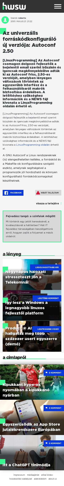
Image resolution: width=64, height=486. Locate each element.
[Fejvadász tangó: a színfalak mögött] (32, 226)
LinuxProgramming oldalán (33, 144)
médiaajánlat (33, 475)
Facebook (16, 192)
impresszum (19, 475)
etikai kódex (47, 475)
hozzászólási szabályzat (20, 479)
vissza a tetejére (47, 203)
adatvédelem (40, 479)
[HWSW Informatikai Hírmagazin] (14, 6)
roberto (22, 18)
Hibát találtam (50, 192)
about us (53, 479)
